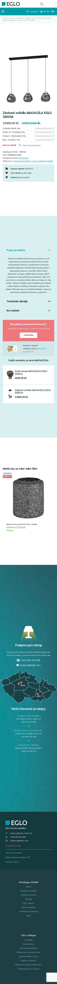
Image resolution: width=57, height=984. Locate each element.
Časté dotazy (28, 944)
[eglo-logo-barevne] (11, 4)
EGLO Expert (28, 903)
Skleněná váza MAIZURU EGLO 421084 (21, 524)
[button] (2, 11)
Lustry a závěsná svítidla (41, 18)
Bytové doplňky (28, 907)
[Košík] (52, 11)
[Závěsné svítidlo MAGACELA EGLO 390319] (10, 393)
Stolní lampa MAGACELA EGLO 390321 (31, 372)
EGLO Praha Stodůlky (29, 716)
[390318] (28, 79)
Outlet (28, 886)
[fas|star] (14, 348)
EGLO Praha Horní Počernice (29, 730)
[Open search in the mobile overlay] (41, 3)
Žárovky (28, 899)
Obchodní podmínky (28, 948)
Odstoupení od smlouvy (28, 969)
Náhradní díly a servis (28, 956)
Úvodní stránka (8, 18)
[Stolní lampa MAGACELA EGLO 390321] (10, 374)
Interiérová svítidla (23, 18)
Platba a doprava (28, 960)
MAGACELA (23, 158)
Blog (28, 915)
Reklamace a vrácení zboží (28, 952)
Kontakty (28, 940)
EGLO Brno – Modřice (29, 745)
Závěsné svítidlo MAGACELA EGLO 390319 (33, 391)
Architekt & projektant (28, 911)
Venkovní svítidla (28, 895)
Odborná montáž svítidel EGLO (28, 965)
